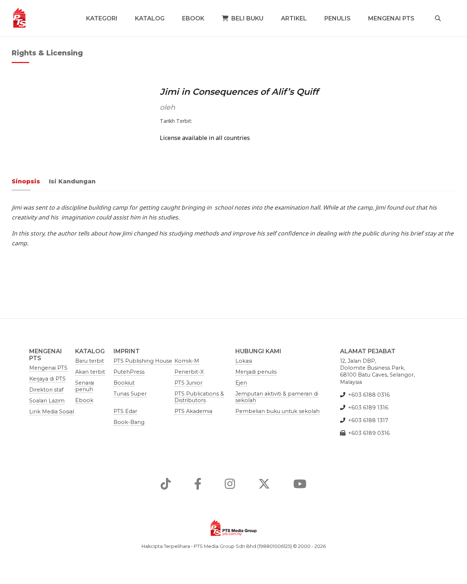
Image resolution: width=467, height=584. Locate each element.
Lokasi (243, 361)
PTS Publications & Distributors (199, 397)
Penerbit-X (189, 372)
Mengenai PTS (391, 18)
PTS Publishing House (142, 361)
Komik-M (186, 361)
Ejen (241, 382)
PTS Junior (188, 382)
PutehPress (128, 372)
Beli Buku (247, 18)
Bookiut (124, 382)
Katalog (150, 18)
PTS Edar (125, 411)
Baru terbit (89, 361)
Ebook (193, 18)
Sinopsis (26, 181)
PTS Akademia (193, 411)
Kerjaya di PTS (47, 378)
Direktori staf (46, 389)
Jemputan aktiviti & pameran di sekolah (276, 397)
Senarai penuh (84, 386)
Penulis (337, 18)
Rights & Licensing (47, 52)
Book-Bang (128, 422)
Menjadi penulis (256, 372)
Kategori (101, 18)
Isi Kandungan (72, 181)
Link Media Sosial (51, 411)
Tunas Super (130, 393)
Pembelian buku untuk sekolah (277, 411)
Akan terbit (90, 372)
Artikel (294, 18)
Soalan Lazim (47, 400)
